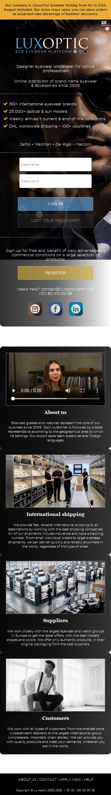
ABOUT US (27, 779)
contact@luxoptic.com (62, 288)
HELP (88, 779)
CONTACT (48, 779)
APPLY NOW (70, 779)
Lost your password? (55, 220)
